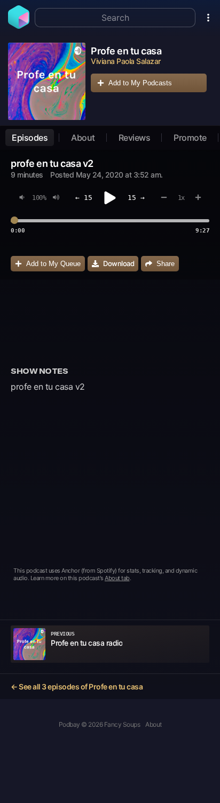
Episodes (30, 137)
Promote (190, 137)
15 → (136, 198)
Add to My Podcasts (140, 83)
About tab (117, 578)
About (83, 137)
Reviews (135, 137)
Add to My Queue (53, 264)
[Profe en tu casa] (46, 81)
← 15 (83, 198)
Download (118, 263)
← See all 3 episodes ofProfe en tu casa (77, 686)
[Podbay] (18, 25)
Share (165, 264)
